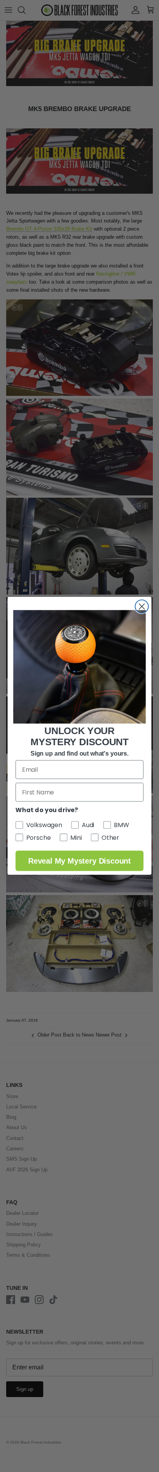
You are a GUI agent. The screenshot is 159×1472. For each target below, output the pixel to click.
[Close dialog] (141, 606)
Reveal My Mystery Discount (79, 861)
